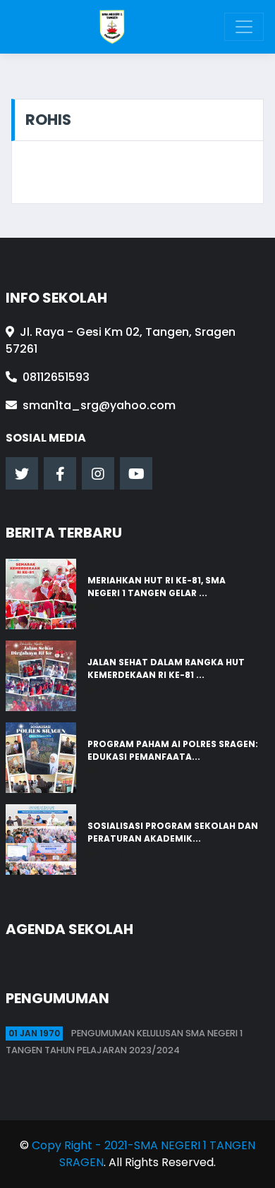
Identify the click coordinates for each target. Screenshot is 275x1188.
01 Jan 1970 (34, 1033)
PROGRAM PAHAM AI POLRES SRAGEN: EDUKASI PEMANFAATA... (172, 750)
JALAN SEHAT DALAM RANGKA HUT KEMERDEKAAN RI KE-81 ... (166, 668)
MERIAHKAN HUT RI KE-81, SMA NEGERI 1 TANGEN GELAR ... (156, 586)
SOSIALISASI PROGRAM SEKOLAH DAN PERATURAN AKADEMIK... (172, 832)
